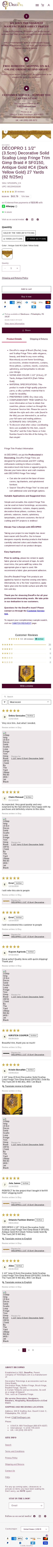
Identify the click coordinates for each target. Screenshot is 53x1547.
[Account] (48, 5)
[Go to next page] (34, 1350)
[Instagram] (32, 219)
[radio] (19, 233)
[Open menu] (37, 5)
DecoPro (29, 1545)
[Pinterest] (37, 219)
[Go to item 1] (27, 674)
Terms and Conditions (14, 1451)
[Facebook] (27, 219)
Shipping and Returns (14, 1464)
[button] (8, 191)
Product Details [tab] (14, 339)
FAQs (7, 1477)
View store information (15, 323)
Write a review (26, 686)
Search (8, 1445)
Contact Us (10, 1471)
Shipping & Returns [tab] (39, 339)
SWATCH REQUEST (21, 623)
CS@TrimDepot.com (20, 1417)
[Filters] (4, 702)
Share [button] (28, 330)
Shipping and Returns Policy (15, 278)
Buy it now (26, 296)
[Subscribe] (41, 1506)
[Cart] (42, 5)
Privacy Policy (11, 1458)
